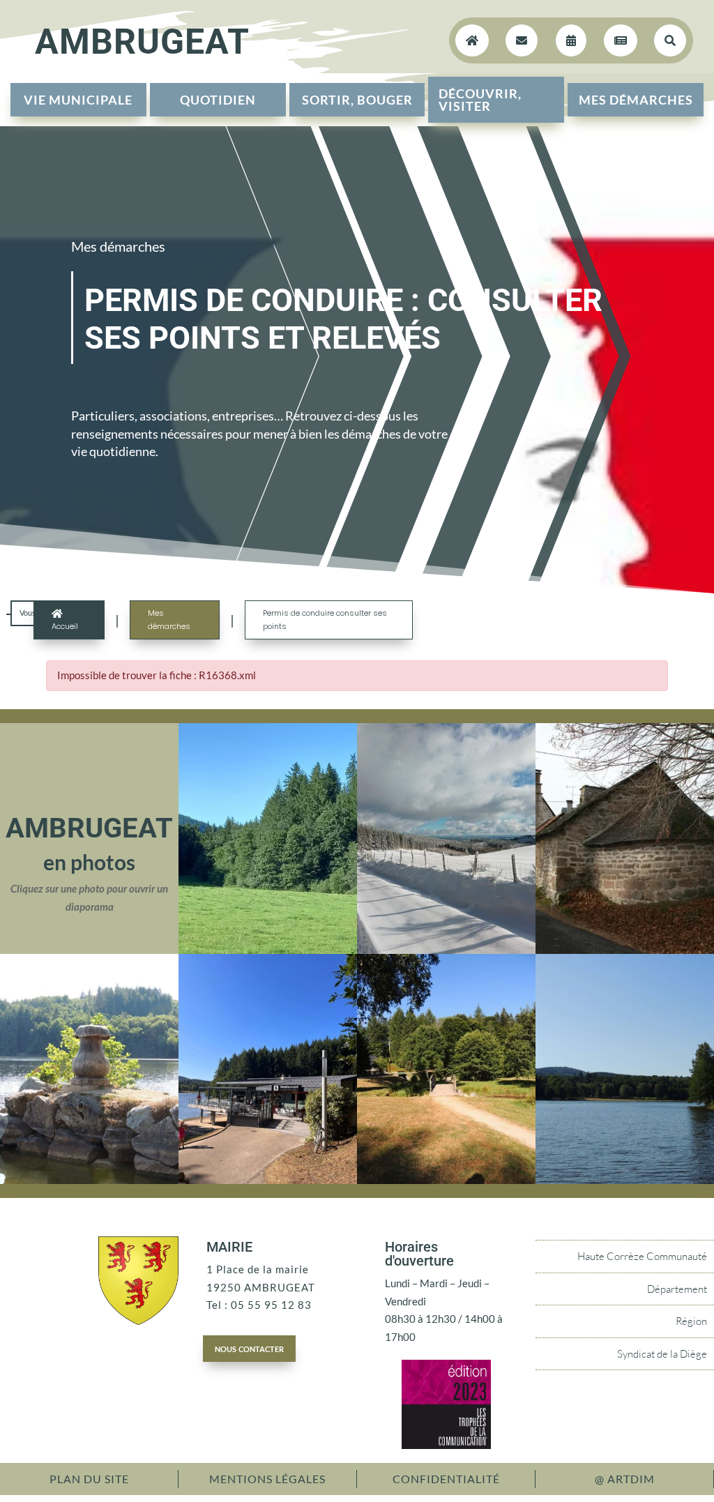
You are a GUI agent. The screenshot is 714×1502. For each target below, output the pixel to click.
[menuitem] (78, 99)
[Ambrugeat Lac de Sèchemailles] (625, 1180)
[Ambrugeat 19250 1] (267, 1180)
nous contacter (249, 1348)
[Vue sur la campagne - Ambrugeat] (267, 949)
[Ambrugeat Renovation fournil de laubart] (625, 949)
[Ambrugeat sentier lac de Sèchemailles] (446, 1180)
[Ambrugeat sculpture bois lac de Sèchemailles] (89, 1180)
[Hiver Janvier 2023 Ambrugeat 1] (446, 949)
